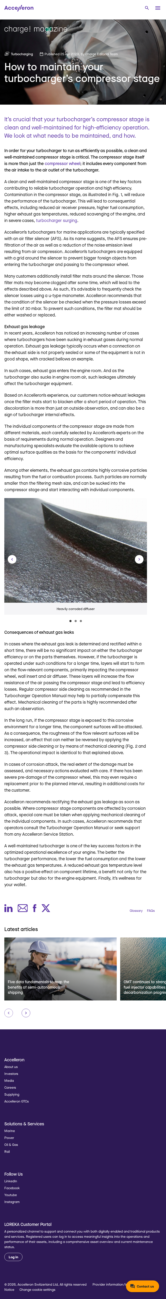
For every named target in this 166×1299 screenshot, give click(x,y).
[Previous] (12, 559)
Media (9, 1080)
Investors (11, 1073)
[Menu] (158, 8)
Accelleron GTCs (16, 1101)
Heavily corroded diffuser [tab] (70, 621)
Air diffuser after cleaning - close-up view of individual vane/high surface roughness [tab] (76, 621)
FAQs (151, 910)
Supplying (11, 1094)
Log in (13, 1257)
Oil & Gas (11, 1144)
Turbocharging (22, 54)
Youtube (10, 1195)
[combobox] (147, 8)
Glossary (136, 910)
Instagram (12, 1202)
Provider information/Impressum (117, 1284)
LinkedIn (10, 1181)
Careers (10, 1087)
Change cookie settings (37, 1289)
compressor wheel (62, 163)
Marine (9, 1131)
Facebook (12, 1188)
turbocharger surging (56, 220)
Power (9, 1137)
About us (11, 1067)
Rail (7, 1151)
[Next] (139, 559)
